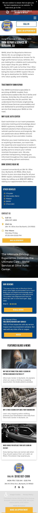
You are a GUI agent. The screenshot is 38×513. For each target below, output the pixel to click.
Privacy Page (26, 8)
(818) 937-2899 (11, 220)
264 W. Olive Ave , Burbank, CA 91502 (19, 484)
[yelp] (22, 487)
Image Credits (15, 495)
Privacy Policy (28, 495)
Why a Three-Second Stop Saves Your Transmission (19, 410)
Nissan (9, 199)
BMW (8, 201)
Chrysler (9, 193)
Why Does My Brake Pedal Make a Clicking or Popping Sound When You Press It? (16, 372)
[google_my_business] (19, 487)
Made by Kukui (19, 506)
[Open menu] (34, 17)
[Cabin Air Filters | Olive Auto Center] (19, 433)
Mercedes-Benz (12, 196)
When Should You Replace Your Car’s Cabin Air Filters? (17, 446)
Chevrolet (10, 204)
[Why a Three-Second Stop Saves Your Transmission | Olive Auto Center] (19, 397)
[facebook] (15, 487)
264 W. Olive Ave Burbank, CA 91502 (20, 227)
